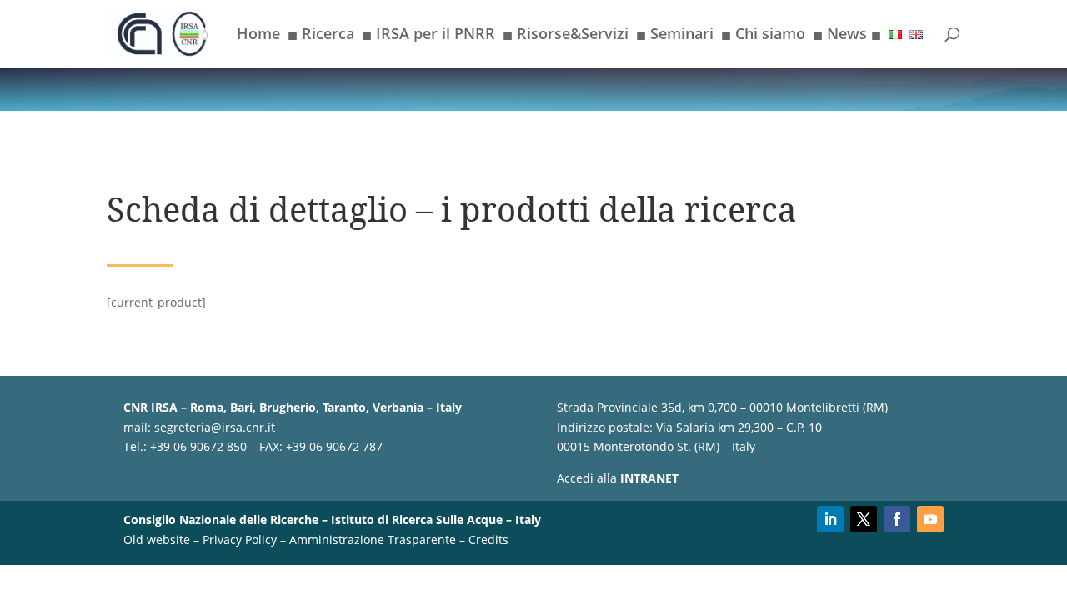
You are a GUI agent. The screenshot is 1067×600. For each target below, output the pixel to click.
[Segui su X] (863, 519)
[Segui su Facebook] (897, 519)
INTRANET (649, 478)
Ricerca (321, 37)
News (847, 37)
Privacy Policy (240, 540)
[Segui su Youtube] (930, 519)
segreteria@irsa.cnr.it (214, 427)
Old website (156, 540)
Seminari (675, 37)
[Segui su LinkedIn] (830, 519)
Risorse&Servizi (566, 37)
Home (258, 35)
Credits (488, 540)
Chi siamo (763, 37)
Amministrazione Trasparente (372, 540)
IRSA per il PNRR (428, 37)
